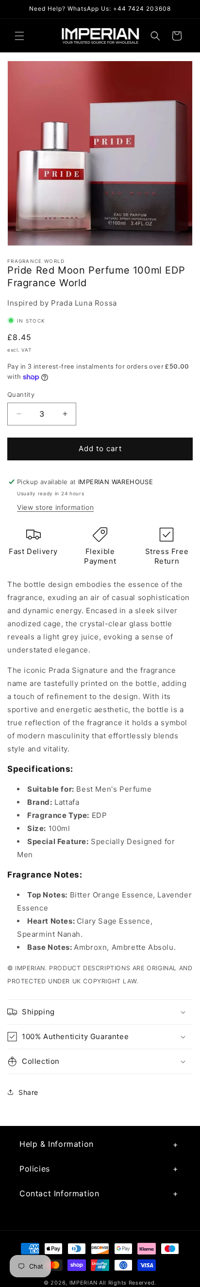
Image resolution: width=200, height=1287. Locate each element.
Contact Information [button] (59, 1193)
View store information (55, 507)
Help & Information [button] (56, 1144)
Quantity (20, 394)
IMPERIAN (83, 1282)
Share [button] (28, 1092)
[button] (19, 36)
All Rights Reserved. (127, 1282)
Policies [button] (34, 1168)
